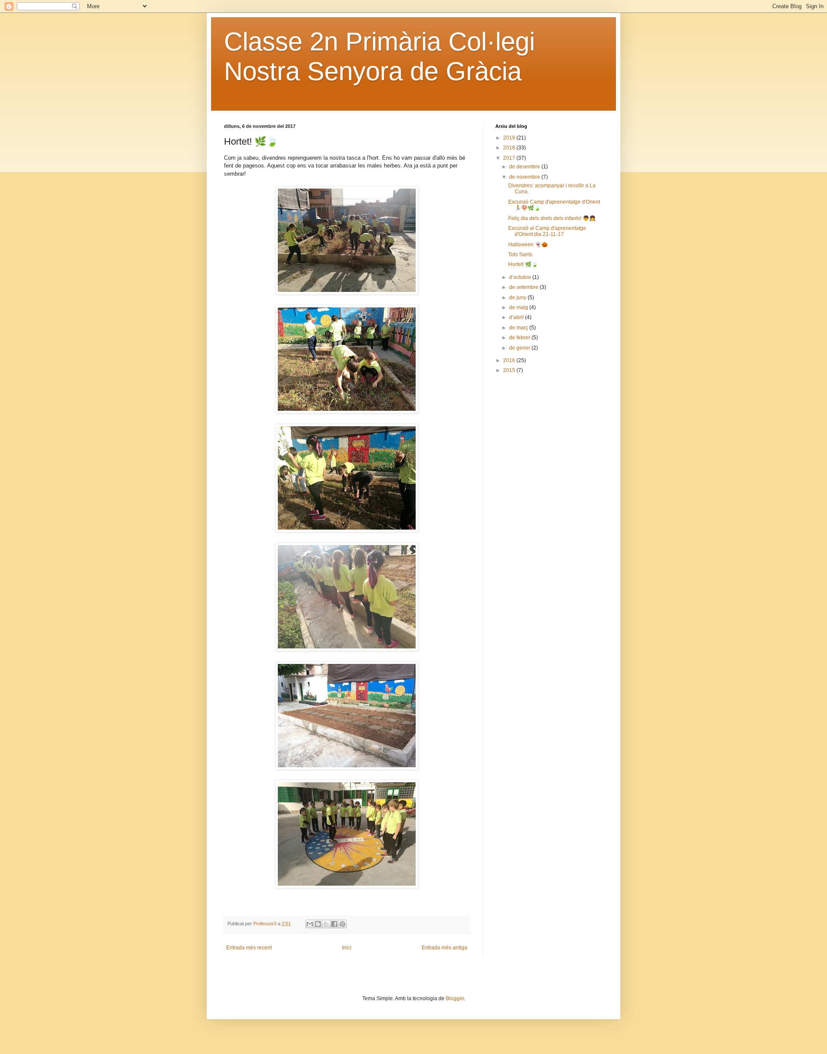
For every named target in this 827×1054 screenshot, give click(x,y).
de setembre (524, 287)
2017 (509, 158)
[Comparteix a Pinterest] (342, 924)
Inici (346, 948)
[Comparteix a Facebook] (334, 924)
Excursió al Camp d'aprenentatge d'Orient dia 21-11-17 (547, 231)
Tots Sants (520, 254)
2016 (509, 360)
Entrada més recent (249, 948)
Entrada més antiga (444, 948)
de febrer (520, 338)
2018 (509, 148)
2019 (509, 138)
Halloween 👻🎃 (528, 245)
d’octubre (520, 277)
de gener (520, 348)
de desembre (525, 167)
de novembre (525, 177)
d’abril (517, 317)
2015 (509, 370)
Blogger (455, 998)
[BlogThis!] (318, 924)
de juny (518, 297)
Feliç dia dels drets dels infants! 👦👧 (552, 218)
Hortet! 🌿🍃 (523, 264)
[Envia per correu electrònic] (309, 924)
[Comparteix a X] (326, 924)
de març (519, 328)
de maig (519, 307)
